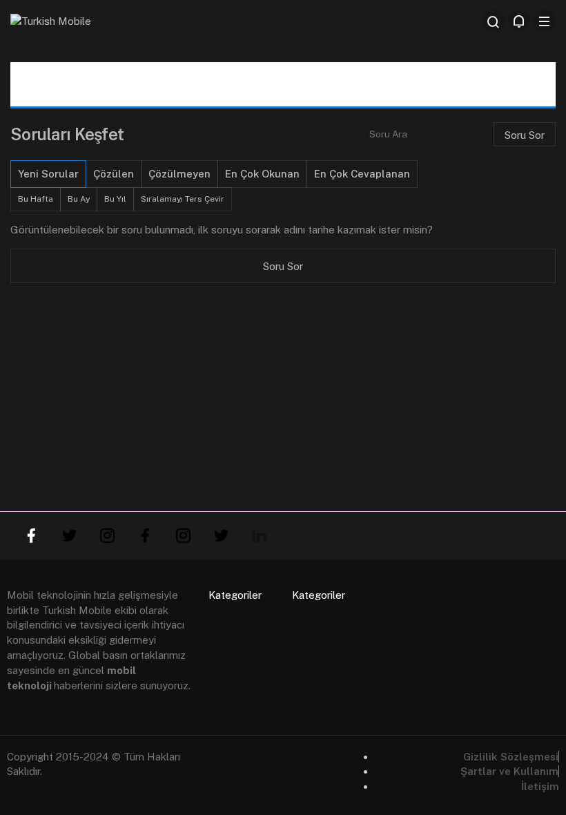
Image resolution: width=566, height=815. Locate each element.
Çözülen (113, 174)
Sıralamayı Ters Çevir (182, 199)
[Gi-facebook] (31, 536)
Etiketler (409, 83)
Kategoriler (325, 83)
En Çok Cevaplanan (362, 174)
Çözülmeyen (179, 174)
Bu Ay (79, 199)
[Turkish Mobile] (50, 20)
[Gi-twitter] (69, 536)
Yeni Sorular (48, 174)
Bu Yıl (115, 199)
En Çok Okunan (262, 174)
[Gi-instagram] (107, 536)
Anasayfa (67, 83)
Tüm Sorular (155, 83)
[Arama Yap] (493, 21)
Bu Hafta (35, 199)
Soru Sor (241, 83)
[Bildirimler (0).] (519, 21)
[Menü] (545, 21)
